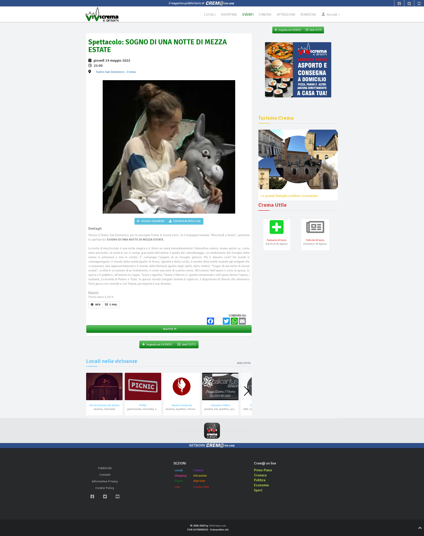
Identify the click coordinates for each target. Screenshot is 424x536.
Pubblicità (105, 468)
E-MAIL (113, 304)
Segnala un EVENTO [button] (158, 344)
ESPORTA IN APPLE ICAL (187, 221)
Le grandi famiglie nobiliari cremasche (289, 196)
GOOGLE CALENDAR (152, 221)
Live (177, 487)
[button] (247, 391)
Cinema (198, 470)
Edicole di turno (315, 240)
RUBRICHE (308, 14)
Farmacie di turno (276, 240)
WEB (97, 304)
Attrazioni (200, 475)
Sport (258, 490)
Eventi (178, 481)
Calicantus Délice (220, 405)
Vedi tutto (244, 363)
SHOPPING (229, 14)
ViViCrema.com (217, 525)
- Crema (116, 72)
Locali (178, 470)
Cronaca (260, 475)
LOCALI (210, 14)
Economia (261, 485)
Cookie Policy (104, 488)
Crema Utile (201, 487)
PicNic (143, 405)
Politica (259, 480)
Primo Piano (263, 470)
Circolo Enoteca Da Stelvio (104, 405)
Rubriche (199, 481)
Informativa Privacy (105, 481)
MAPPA (167, 329)
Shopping (180, 475)
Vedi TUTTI (188, 344)
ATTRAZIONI (286, 14)
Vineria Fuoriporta (182, 405)
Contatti (104, 475)
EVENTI (248, 14)
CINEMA (265, 14)
